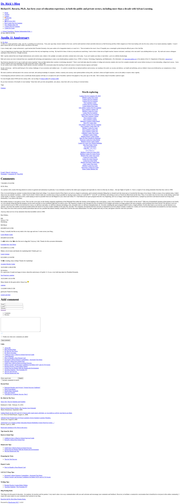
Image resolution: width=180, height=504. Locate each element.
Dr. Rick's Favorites (10, 353)
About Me (7, 348)
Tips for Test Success (10, 371)
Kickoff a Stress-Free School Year (14, 361)
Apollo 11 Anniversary (15, 37)
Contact (6, 16)
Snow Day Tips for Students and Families (13, 401)
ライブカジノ (90, 150)
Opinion (3, 88)
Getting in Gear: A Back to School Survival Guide (19, 354)
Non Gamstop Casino (90, 102)
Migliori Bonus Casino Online (90, 136)
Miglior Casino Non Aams (90, 97)
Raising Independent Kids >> (23, 31)
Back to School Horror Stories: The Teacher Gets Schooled (18, 408)
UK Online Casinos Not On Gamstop (90, 108)
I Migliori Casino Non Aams (90, 133)
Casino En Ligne (9, 28)
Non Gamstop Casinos (90, 119)
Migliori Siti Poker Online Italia (90, 162)
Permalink (4, 174)
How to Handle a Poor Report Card (15, 358)
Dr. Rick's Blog (10, 3)
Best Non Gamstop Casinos (90, 116)
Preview (6, 315)
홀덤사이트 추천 (9, 21)
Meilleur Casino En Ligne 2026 (90, 152)
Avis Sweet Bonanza (90, 146)
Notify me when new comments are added (15, 337)
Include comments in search (11, 380)
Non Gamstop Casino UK (90, 130)
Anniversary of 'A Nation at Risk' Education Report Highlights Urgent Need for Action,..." (27, 423)
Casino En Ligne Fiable (90, 157)
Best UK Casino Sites (90, 123)
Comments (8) (12, 174)
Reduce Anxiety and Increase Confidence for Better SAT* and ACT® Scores (27, 365)
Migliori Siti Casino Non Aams (90, 155)
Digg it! (8, 172)
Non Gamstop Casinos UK (90, 109)
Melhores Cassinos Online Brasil (90, 121)
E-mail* (3, 306)
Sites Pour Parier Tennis (90, 145)
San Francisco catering (7, 275)
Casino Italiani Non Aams (90, 106)
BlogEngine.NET (13, 502)
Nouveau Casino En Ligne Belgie (90, 140)
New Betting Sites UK (11, 25)
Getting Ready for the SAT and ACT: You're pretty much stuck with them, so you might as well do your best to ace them (36, 413)
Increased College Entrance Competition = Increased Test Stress (23, 359)
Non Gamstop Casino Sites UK (90, 126)
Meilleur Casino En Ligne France (90, 154)
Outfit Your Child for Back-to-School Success (18, 363)
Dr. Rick (5, 42)
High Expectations (9, 389)
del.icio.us (14, 172)
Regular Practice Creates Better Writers (16, 366)
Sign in (6, 19)
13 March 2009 (55, 78)
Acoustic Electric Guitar (8, 264)
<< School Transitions (7, 31)
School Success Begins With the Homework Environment (21, 368)
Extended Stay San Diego (8, 244)
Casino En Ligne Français (90, 159)
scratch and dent (5, 295)
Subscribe (8, 18)
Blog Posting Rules (10, 349)
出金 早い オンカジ (90, 148)
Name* (3, 304)
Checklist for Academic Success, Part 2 (16, 394)
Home (6, 13)
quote (4, 310)
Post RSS (20, 174)
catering (3, 285)
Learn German (5, 254)
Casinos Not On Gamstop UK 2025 (90, 96)
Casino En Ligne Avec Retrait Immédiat (90, 143)
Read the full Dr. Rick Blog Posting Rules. (13, 499)
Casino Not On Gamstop (90, 113)
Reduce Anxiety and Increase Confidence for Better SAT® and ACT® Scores (27, 477)
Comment (7, 313)
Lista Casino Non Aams (90, 164)
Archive (6, 14)
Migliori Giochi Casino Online (90, 141)
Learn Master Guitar (7, 234)
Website (3, 308)
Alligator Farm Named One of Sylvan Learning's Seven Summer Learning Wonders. (26, 418)
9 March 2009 (44, 78)
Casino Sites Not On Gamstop (90, 114)
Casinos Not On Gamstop (12, 26)
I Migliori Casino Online (90, 135)
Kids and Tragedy (9, 392)
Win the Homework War (11, 373)
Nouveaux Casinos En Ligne (90, 167)
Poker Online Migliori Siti (90, 169)
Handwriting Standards (11, 391)
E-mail (3, 172)
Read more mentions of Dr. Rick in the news (14, 427)
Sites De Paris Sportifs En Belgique (90, 138)
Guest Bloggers (9, 356)
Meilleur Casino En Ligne (90, 111)
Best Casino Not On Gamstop (13, 23)
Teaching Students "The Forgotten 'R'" (15, 370)
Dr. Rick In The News (11, 351)
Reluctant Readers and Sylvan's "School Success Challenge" (22, 387)
